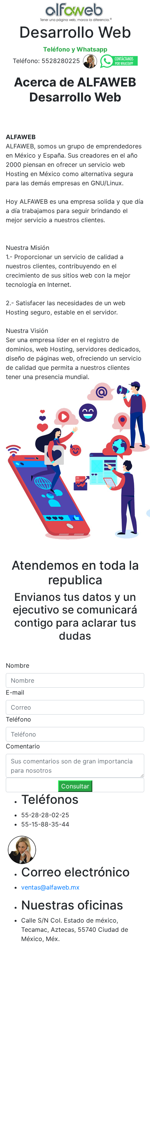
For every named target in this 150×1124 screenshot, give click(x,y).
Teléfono (18, 719)
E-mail (15, 692)
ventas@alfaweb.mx (50, 887)
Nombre (17, 665)
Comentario (23, 746)
